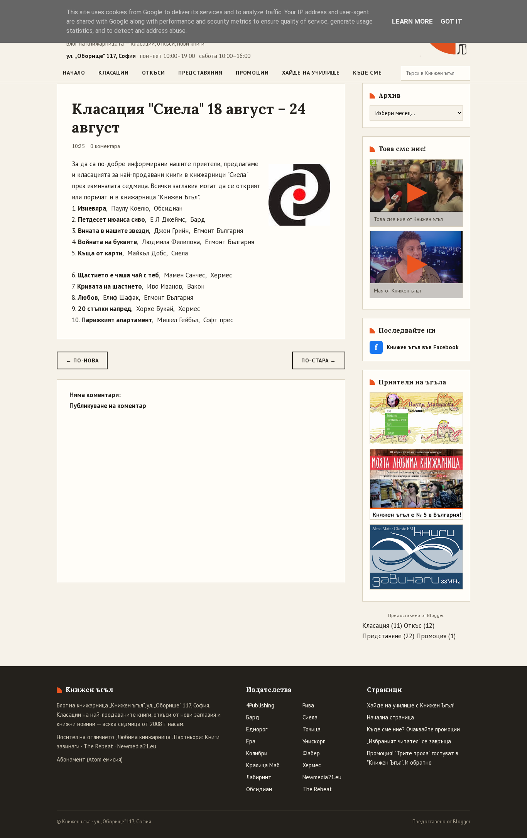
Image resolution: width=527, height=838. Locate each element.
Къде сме (367, 72)
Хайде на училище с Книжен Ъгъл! (410, 705)
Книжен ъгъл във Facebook (417, 347)
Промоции (252, 72)
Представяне (382, 636)
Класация (375, 625)
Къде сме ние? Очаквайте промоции (413, 729)
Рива (308, 705)
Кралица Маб (263, 765)
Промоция (431, 636)
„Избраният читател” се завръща (409, 741)
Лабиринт (258, 777)
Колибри (256, 753)
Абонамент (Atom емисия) (90, 759)
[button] (416, 193)
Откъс (413, 625)
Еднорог (256, 729)
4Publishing (260, 705)
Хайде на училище (311, 72)
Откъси (153, 72)
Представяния (200, 72)
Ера (250, 741)
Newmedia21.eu (136, 746)
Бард (252, 717)
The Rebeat (98, 746)
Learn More (412, 21)
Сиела (310, 717)
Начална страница (390, 717)
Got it (451, 21)
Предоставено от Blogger (441, 821)
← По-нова (82, 360)
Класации (113, 72)
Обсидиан (259, 789)
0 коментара (105, 146)
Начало (74, 72)
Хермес (311, 765)
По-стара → (318, 360)
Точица (311, 729)
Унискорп (314, 741)
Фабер (311, 753)
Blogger (435, 615)
